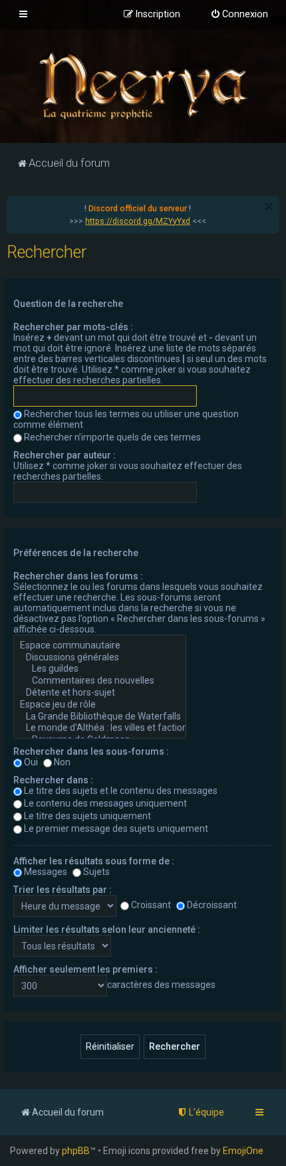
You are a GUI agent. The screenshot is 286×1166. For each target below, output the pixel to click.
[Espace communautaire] (100, 646)
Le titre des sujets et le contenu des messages (120, 790)
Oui (31, 762)
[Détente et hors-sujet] (100, 693)
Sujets (96, 871)
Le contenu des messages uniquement (105, 803)
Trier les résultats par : (62, 889)
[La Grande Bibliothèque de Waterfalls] (100, 717)
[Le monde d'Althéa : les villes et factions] (100, 728)
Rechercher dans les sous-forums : (91, 751)
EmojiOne (243, 1150)
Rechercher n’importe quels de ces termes (112, 437)
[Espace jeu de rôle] (100, 705)
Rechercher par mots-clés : (73, 327)
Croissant (151, 905)
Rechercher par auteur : (64, 455)
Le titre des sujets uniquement (87, 816)
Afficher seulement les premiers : (85, 969)
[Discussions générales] (100, 658)
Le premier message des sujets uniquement (116, 828)
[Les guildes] (100, 669)
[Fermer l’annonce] (269, 207)
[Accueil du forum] (143, 85)
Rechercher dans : (53, 780)
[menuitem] (239, 14)
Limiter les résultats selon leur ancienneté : (106, 929)
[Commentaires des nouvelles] (100, 681)
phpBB (76, 1150)
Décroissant (212, 905)
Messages (45, 871)
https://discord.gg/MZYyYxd (137, 221)
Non (62, 762)
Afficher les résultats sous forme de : (93, 861)
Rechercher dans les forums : (78, 576)
